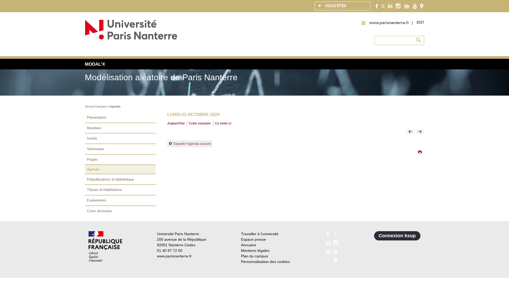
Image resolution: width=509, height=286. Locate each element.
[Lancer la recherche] (418, 40)
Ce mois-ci (223, 123)
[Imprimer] (420, 152)
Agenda (114, 106)
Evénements (96, 200)
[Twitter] (383, 6)
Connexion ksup (397, 235)
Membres (94, 128)
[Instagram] (398, 6)
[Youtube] (415, 6)
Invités (92, 138)
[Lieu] (421, 6)
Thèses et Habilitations (104, 190)
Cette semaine (200, 123)
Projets (92, 160)
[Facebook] (377, 6)
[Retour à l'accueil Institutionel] (105, 246)
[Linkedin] (390, 6)
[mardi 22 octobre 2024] (420, 132)
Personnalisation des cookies (265, 262)
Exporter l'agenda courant (192, 144)
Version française (96, 106)
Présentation (96, 117)
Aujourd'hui (176, 123)
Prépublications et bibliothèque (110, 179)
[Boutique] (407, 6)
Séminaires (95, 149)
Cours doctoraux (99, 211)
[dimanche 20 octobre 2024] (410, 132)
